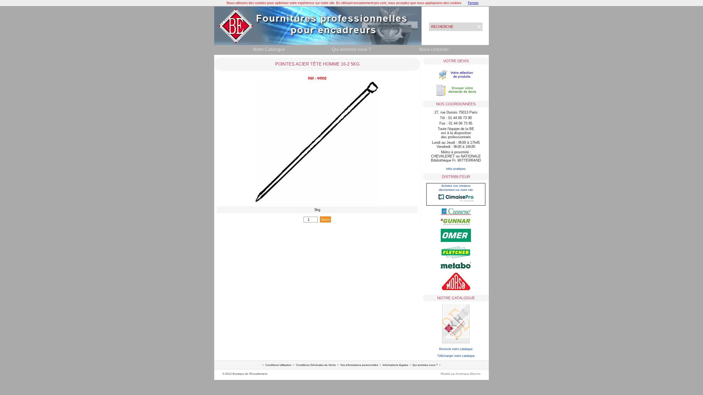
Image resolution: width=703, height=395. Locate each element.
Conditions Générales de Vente (316, 364)
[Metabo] (456, 267)
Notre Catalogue (269, 49)
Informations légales (395, 364)
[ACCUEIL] (318, 43)
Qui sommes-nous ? (351, 49)
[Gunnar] (456, 224)
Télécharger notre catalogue (456, 355)
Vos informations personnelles (359, 364)
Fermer (473, 3)
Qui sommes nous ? (425, 364)
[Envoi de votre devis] (456, 96)
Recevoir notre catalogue (456, 349)
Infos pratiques (456, 168)
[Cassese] (456, 214)
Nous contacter (434, 49)
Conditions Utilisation (278, 364)
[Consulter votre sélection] (456, 80)
